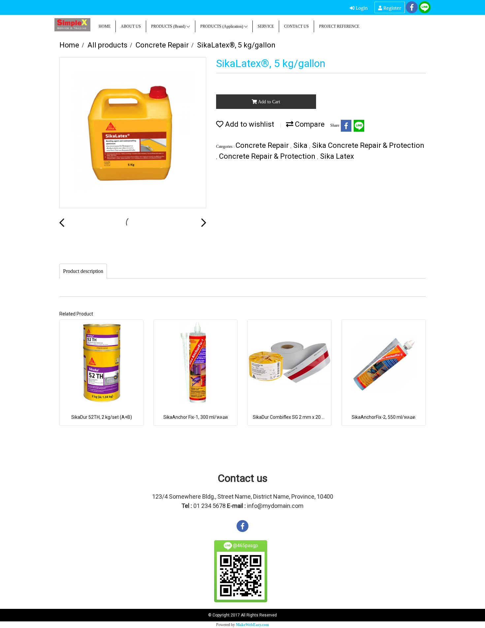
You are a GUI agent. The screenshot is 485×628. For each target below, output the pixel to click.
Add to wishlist (248, 124)
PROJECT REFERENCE (339, 26)
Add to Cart (268, 101)
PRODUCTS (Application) (222, 26)
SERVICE (266, 26)
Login (361, 7)
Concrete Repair (263, 145)
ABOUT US (131, 26)
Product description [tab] (83, 271)
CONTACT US (296, 26)
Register (391, 7)
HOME (105, 26)
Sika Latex (337, 156)
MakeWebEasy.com (252, 624)
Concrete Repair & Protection (268, 156)
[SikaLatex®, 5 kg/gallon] (133, 133)
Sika (301, 145)
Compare (309, 124)
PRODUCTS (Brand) (168, 26)
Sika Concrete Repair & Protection (368, 145)
